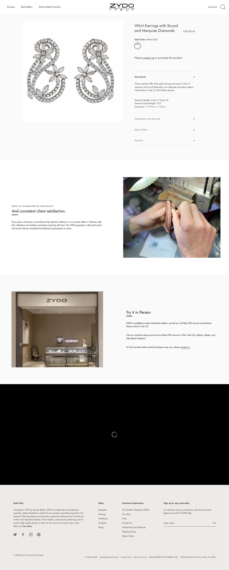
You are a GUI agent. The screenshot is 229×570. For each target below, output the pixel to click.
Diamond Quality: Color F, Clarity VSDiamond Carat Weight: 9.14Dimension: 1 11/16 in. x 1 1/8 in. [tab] (164, 95)
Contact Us (127, 522)
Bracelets (102, 509)
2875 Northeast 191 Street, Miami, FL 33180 (198, 557)
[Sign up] (214, 523)
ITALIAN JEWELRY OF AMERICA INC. (164, 557)
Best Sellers (26, 7)
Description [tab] (140, 76)
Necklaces (103, 518)
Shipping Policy (129, 531)
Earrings (102, 514)
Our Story (126, 514)
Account (212, 7)
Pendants (102, 522)
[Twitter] (15, 534)
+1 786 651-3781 (90, 557)
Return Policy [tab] (141, 129)
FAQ (124, 518)
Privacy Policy (126, 557)
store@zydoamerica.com (109, 557)
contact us (148, 58)
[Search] (222, 7)
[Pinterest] (38, 534)
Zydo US (23, 555)
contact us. (185, 347)
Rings (100, 527)
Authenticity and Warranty (134, 527)
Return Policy (128, 535)
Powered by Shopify (35, 555)
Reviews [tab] (139, 140)
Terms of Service (140, 557)
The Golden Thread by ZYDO (135, 509)
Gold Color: (146, 39)
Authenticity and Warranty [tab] (147, 118)
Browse (11, 7)
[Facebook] (23, 534)
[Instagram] (31, 534)
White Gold (137, 46)
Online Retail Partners (50, 7)
